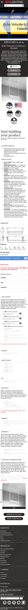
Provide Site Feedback (5, 564)
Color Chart (2, 551)
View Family (14, 74)
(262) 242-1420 (3, 592)
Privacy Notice (3, 560)
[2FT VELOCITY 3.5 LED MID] (20, 324)
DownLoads (14, 70)
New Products (3, 531)
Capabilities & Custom (5, 540)
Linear (1, 537)
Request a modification (14, 518)
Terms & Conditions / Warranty (7, 549)
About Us (2, 572)
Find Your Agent (3, 586)
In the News (3, 578)
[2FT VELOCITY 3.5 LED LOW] (20, 314)
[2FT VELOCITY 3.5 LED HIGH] (20, 319)
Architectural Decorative (5, 533)
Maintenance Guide (4, 556)
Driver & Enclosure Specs (5, 554)
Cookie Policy (3, 562)
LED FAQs (2, 552)
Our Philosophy (3, 574)
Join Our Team (3, 576)
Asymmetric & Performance (6, 535)
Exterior (2, 538)
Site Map (2, 558)
